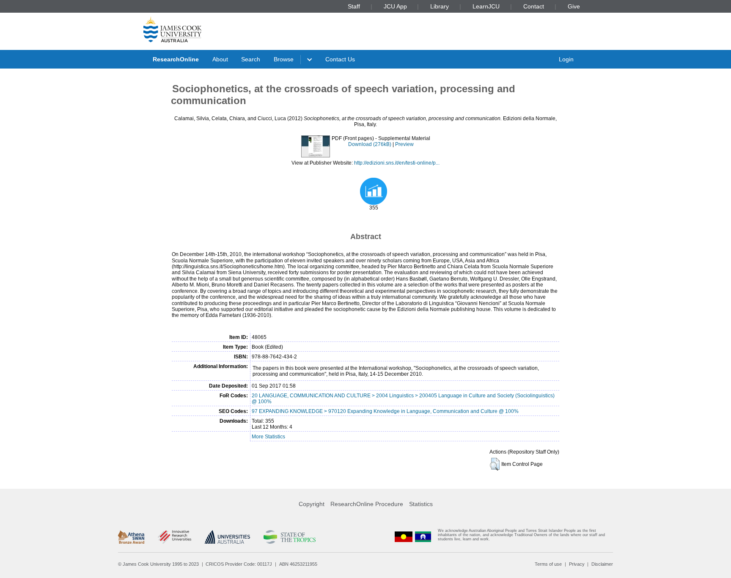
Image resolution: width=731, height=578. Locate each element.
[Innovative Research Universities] (174, 537)
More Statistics (268, 437)
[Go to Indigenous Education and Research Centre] (403, 536)
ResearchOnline (176, 59)
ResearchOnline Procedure (366, 504)
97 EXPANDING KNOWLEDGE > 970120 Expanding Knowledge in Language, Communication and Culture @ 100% (385, 411)
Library (439, 6)
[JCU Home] (172, 29)
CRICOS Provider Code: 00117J (239, 564)
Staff (354, 6)
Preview (404, 144)
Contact (533, 6)
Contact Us (340, 59)
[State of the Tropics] (289, 537)
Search (250, 59)
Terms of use (548, 564)
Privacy (577, 564)
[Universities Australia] (227, 537)
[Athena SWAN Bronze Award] (131, 537)
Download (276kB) (369, 144)
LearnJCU (486, 6)
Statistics (421, 504)
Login (566, 59)
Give (574, 6)
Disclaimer (602, 564)
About (220, 59)
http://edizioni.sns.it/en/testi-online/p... (397, 163)
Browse (284, 59)
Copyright (311, 504)
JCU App (395, 6)
